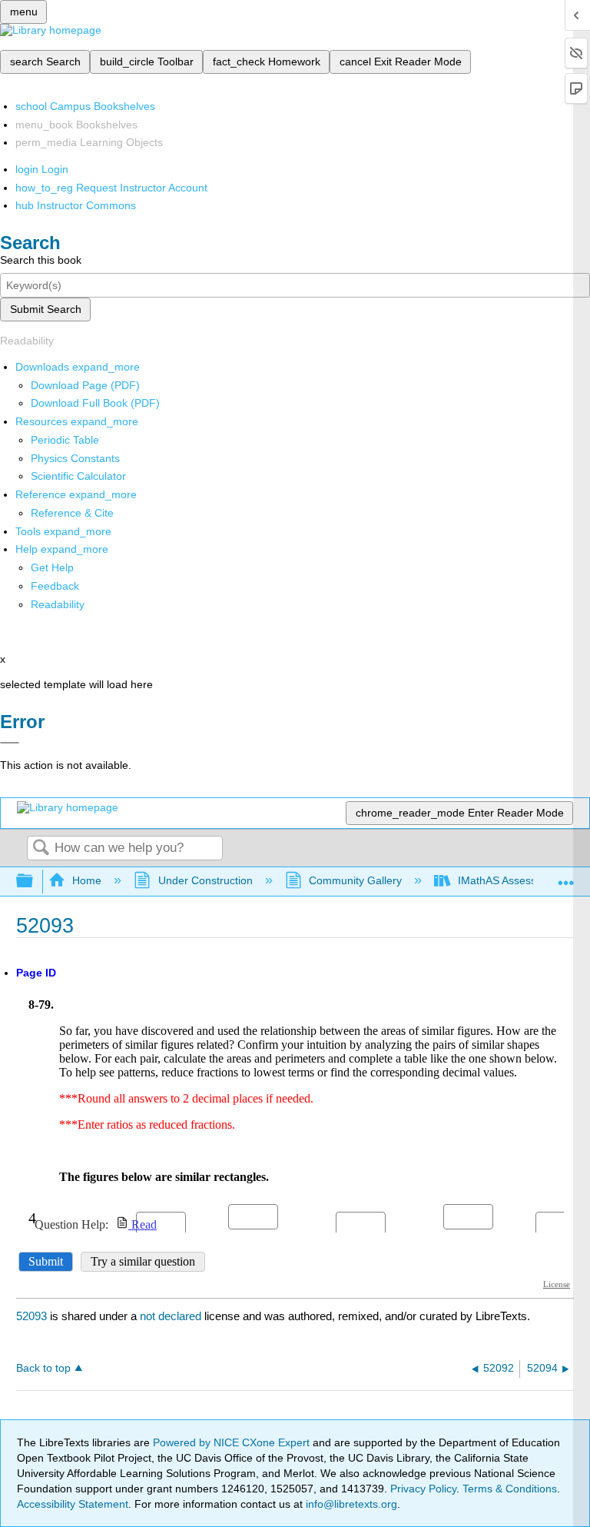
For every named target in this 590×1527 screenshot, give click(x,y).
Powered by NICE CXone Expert (233, 1442)
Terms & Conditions (509, 1488)
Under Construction (205, 880)
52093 (31, 1315)
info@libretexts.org (350, 1504)
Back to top (43, 1368)
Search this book (40, 260)
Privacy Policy (423, 1488)
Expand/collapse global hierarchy (34, 881)
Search (41, 848)
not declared (172, 1315)
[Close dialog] (9, 743)
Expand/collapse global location (566, 877)
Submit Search (45, 309)
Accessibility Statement (72, 1504)
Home (86, 880)
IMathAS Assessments (512, 880)
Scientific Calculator (78, 476)
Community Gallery (355, 880)
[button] (55, 586)
